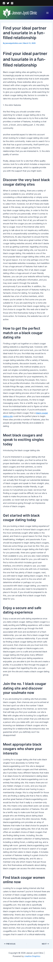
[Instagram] (12, 3)
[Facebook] (4, 3)
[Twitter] (8, 3)
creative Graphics (32, 956)
